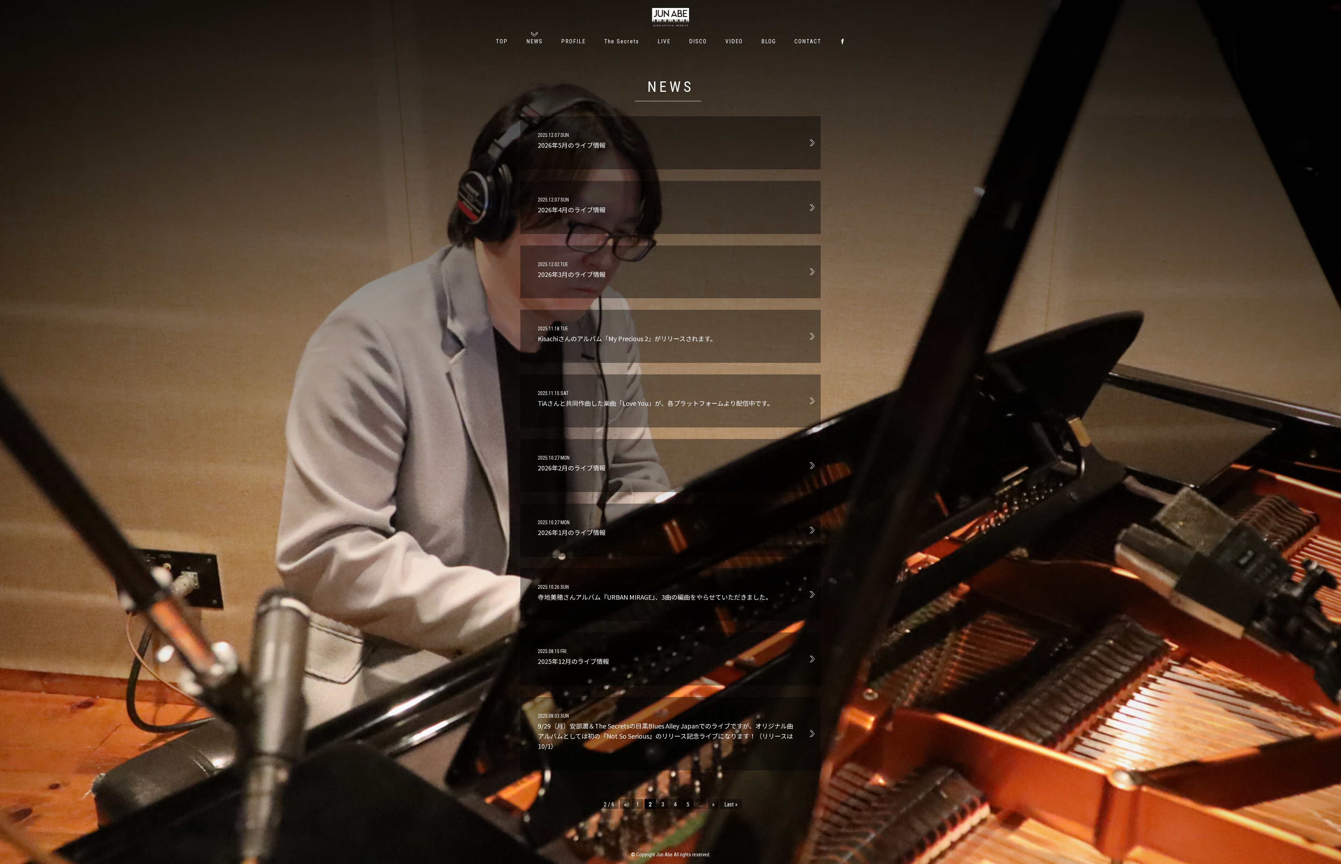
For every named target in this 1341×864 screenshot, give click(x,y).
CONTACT (807, 41)
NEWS (534, 41)
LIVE (664, 41)
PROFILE (573, 41)
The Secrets (621, 41)
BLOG (768, 41)
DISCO (698, 41)
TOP (502, 41)
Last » (731, 804)
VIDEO (734, 41)
